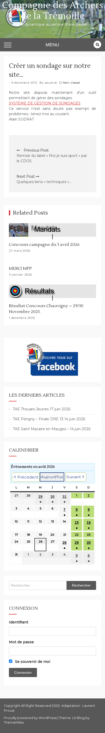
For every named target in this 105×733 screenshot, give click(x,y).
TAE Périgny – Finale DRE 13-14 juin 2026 (49, 419)
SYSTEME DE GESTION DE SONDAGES (45, 103)
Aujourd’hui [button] (52, 476)
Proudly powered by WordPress (30, 718)
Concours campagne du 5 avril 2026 (44, 244)
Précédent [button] (27, 477)
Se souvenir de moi (32, 661)
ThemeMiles (14, 722)
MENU (52, 44)
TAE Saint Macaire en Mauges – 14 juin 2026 (51, 429)
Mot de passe (21, 642)
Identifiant (18, 622)
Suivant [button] (74, 476)
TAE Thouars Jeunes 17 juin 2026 (41, 409)
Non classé (71, 82)
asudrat (51, 82)
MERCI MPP (20, 268)
